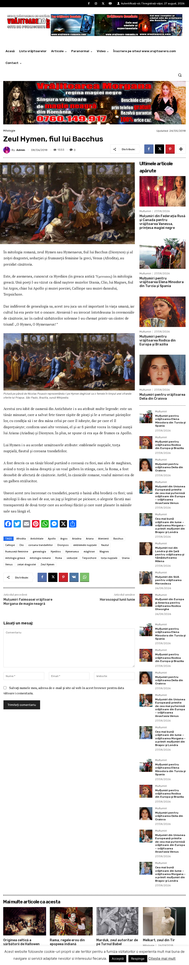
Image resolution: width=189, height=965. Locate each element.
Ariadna (76, 538)
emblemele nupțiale (85, 545)
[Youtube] (110, 3)
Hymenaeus (72, 551)
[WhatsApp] (84, 577)
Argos (64, 538)
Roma (58, 558)
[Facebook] (88, 3)
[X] (103, 3)
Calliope (10, 545)
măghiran (89, 551)
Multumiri (145, 211)
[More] (181, 149)
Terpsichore (89, 558)
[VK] (74, 577)
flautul (105, 545)
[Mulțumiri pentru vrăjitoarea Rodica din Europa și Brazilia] (162, 312)
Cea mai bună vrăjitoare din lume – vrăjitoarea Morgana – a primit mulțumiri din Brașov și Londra (170, 525)
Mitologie (9, 130)
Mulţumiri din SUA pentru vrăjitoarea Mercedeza (168, 580)
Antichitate (36, 538)
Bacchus (118, 538)
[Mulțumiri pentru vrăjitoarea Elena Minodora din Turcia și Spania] (162, 253)
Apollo (52, 538)
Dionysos (63, 545)
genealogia (39, 551)
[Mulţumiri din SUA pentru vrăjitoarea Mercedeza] (145, 577)
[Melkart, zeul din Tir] (164, 921)
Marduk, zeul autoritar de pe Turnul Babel (117, 942)
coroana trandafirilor (40, 545)
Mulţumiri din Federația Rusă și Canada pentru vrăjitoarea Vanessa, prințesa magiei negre (162, 222)
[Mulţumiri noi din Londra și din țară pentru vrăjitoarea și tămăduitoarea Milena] (145, 548)
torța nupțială (109, 558)
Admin (20, 150)
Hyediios (56, 551)
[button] (180, 75)
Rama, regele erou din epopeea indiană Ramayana (67, 944)
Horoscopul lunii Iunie (117, 600)
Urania (126, 558)
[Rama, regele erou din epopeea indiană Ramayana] (71, 921)
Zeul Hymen (47, 564)
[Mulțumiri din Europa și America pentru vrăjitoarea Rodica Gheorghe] (145, 600)
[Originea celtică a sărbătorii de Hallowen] (24, 921)
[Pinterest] (170, 149)
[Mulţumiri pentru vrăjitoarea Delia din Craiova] (162, 370)
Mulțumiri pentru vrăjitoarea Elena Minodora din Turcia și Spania (161, 282)
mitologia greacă (15, 558)
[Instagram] (95, 3)
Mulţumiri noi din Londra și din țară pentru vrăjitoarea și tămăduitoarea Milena (169, 554)
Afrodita (21, 538)
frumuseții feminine (16, 551)
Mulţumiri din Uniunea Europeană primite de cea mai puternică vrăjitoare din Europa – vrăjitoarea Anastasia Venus (170, 495)
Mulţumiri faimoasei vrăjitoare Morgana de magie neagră (27, 602)
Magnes (104, 551)
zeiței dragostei (26, 564)
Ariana (90, 538)
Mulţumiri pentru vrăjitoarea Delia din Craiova (162, 397)
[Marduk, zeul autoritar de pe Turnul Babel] (117, 921)
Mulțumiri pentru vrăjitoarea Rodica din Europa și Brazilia (157, 340)
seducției (72, 558)
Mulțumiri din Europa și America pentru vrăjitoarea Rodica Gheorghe (169, 604)
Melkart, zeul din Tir (159, 940)
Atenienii (103, 538)
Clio (21, 545)
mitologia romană (40, 558)
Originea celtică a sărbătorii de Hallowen (21, 942)
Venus (9, 564)
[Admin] (7, 150)
